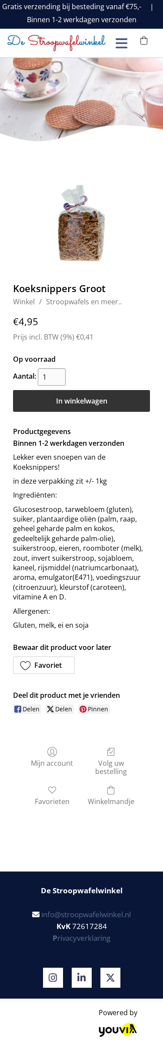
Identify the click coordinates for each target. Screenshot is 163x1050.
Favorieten (52, 801)
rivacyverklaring (81, 938)
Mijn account (52, 762)
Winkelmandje (111, 801)
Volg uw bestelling (111, 767)
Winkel (24, 301)
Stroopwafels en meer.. (84, 301)
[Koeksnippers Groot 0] (81, 223)
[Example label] (53, 977)
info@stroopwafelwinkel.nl (86, 914)
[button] (44, 665)
